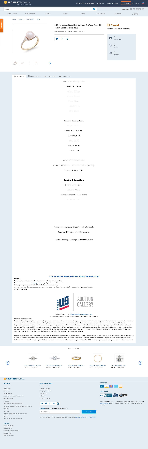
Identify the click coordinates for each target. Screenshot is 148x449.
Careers (6, 416)
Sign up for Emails (112, 3)
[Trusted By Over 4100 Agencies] (116, 395)
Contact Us (100, 3)
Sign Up (88, 412)
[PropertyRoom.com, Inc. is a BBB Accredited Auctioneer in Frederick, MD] (106, 395)
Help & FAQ (43, 396)
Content (2, 25)
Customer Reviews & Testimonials (14, 396)
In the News (7, 388)
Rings (38, 19)
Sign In (136, 3)
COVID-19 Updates (45, 398)
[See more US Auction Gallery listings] (74, 312)
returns (42, 283)
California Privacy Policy (11, 430)
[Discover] (120, 386)
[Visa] (106, 386)
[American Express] (116, 386)
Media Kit (6, 391)
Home (14, 19)
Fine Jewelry (30, 19)
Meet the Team (8, 398)
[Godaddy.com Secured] (123, 395)
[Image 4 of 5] (36, 63)
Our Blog (6, 401)
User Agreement (8, 425)
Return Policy (7, 433)
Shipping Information (46, 391)
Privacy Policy (8, 428)
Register (126, 3)
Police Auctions (12, 14)
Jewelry (21, 19)
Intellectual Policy (9, 436)
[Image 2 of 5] (22, 63)
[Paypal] (102, 386)
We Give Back (8, 393)
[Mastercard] (111, 386)
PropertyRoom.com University (13, 419)
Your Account (44, 386)
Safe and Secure (45, 388)
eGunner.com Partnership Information (15, 413)
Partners (6, 411)
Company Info (8, 386)
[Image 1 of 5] (31, 41)
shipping (34, 283)
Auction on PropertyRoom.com (85, 3)
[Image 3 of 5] (29, 63)
